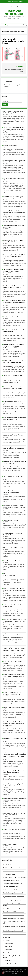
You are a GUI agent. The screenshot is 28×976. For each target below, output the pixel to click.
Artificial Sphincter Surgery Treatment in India (14, 877)
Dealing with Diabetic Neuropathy (11, 634)
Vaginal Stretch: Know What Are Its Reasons (14, 829)
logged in (13, 85)
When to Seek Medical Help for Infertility (13, 548)
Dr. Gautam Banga (7, 949)
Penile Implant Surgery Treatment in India (13, 893)
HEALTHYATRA (20, 971)
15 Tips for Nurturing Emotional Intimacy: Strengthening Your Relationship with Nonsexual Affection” (13, 271)
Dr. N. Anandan (6, 940)
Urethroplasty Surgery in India (10, 964)
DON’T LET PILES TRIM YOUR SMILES (12, 661)
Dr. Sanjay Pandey (7, 953)
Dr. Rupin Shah (6, 937)
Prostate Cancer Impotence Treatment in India (14, 934)
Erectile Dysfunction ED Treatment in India (13, 912)
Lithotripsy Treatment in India (10, 886)
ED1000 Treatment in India (9, 960)
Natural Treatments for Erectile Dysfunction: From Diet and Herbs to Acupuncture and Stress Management (14, 723)
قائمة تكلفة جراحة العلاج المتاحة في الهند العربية (14, 926)
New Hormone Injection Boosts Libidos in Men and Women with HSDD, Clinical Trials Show (14, 590)
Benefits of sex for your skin (10, 844)
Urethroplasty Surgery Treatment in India (13, 883)
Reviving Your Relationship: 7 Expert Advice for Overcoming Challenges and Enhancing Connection (14, 302)
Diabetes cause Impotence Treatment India (13, 918)
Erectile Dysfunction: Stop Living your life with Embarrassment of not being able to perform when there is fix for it (13, 676)
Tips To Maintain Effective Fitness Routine (14, 317)
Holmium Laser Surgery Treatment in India (13, 901)
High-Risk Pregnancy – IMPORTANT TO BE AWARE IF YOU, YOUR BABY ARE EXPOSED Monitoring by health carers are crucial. (14, 648)
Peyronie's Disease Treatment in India (12, 908)
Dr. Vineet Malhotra (8, 943)
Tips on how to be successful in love (12, 375)
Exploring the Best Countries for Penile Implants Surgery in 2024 (12, 3)
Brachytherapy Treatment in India (11, 880)
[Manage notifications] (3, 972)
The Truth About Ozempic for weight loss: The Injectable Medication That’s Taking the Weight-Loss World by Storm (14, 129)
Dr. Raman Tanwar (7, 946)
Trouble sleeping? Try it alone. (10, 520)
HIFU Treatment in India (9, 874)
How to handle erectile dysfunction (12, 560)
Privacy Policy (14, 973)
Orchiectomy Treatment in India (11, 889)
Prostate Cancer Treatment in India (11, 868)
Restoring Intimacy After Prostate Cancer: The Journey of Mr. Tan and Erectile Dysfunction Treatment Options (13, 346)
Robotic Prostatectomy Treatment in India (13, 871)
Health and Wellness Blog (14, 12)
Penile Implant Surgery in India (10, 864)
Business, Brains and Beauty (10, 145)
